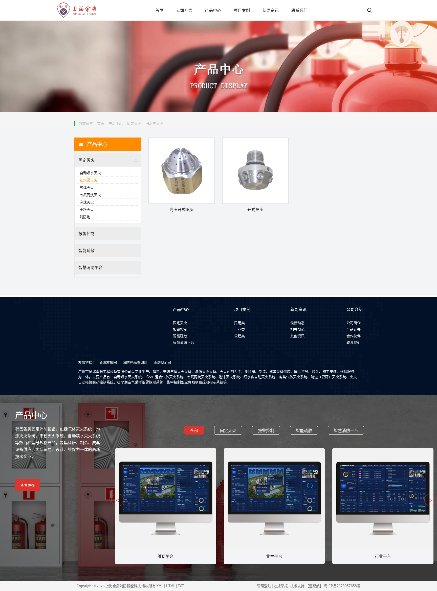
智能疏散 (86, 250)
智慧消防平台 (90, 267)
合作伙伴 (353, 335)
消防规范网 (162, 362)
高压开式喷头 (181, 209)
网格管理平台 (382, 556)
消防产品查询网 (135, 362)
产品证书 (353, 329)
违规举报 (281, 585)
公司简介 (353, 322)
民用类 (239, 322)
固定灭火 (134, 123)
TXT (181, 585)
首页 (100, 123)
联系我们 (353, 342)
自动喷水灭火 (90, 172)
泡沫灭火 (87, 201)
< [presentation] (117, 500)
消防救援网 (108, 362)
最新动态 (297, 322)
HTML (170, 585)
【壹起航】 (314, 585)
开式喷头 (255, 209)
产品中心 (115, 123)
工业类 (239, 329)
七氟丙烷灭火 (90, 194)
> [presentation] (430, 500)
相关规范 (297, 329)
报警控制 (86, 233)
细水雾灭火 (154, 123)
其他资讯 (297, 335)
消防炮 (85, 216)
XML (160, 585)
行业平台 (274, 556)
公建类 (239, 335)
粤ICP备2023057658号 (342, 585)
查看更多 (27, 485)
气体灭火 (87, 187)
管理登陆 (264, 585)
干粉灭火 (87, 209)
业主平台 (165, 556)
